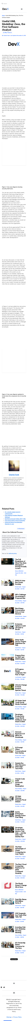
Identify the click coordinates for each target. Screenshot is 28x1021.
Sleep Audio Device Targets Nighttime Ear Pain (20, 642)
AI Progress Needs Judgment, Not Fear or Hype (20, 672)
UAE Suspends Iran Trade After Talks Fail (20, 915)
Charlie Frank (14, 475)
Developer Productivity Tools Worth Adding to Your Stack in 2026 (20, 718)
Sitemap (8, 1017)
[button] (21, 9)
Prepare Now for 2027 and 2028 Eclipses (20, 657)
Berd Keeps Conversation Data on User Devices (20, 611)
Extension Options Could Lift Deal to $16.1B (20, 626)
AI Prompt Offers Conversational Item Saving (20, 750)
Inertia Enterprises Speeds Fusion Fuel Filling (20, 814)
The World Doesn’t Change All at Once (21, 885)
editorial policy (13, 553)
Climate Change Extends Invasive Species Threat (21, 687)
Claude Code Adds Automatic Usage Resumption (20, 782)
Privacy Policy (17, 1017)
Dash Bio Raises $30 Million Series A (20, 901)
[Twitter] (4, 987)
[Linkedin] (1, 987)
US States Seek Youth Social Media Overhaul (20, 702)
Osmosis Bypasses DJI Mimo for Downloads (20, 734)
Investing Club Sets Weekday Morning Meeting (20, 929)
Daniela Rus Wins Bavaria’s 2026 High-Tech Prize (20, 766)
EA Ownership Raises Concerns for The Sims (20, 945)
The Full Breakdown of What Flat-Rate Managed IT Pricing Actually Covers (21, 563)
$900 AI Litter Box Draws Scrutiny (20, 582)
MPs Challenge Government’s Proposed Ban (20, 596)
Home (3, 15)
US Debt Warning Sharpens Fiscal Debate (20, 799)
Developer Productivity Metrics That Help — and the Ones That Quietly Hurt (20, 832)
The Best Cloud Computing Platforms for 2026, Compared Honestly (20, 868)
